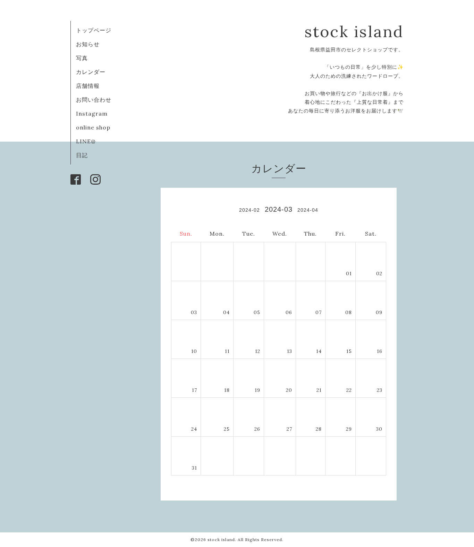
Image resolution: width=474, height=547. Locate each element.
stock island (354, 31)
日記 (82, 155)
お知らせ (88, 44)
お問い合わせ (93, 99)
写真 (82, 57)
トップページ (93, 30)
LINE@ (86, 141)
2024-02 (249, 210)
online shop (93, 127)
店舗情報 (88, 85)
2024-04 (307, 210)
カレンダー (90, 71)
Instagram (92, 113)
